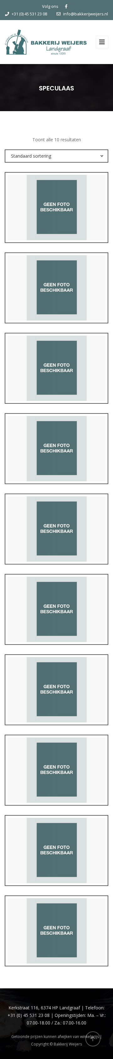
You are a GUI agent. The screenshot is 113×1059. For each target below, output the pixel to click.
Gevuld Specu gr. (56, 622)
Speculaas (56, 782)
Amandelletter (56, 381)
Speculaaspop (56, 943)
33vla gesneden (56, 300)
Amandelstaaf (56, 541)
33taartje (57, 220)
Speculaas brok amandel (56, 863)
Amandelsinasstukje (57, 461)
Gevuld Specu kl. (56, 702)
